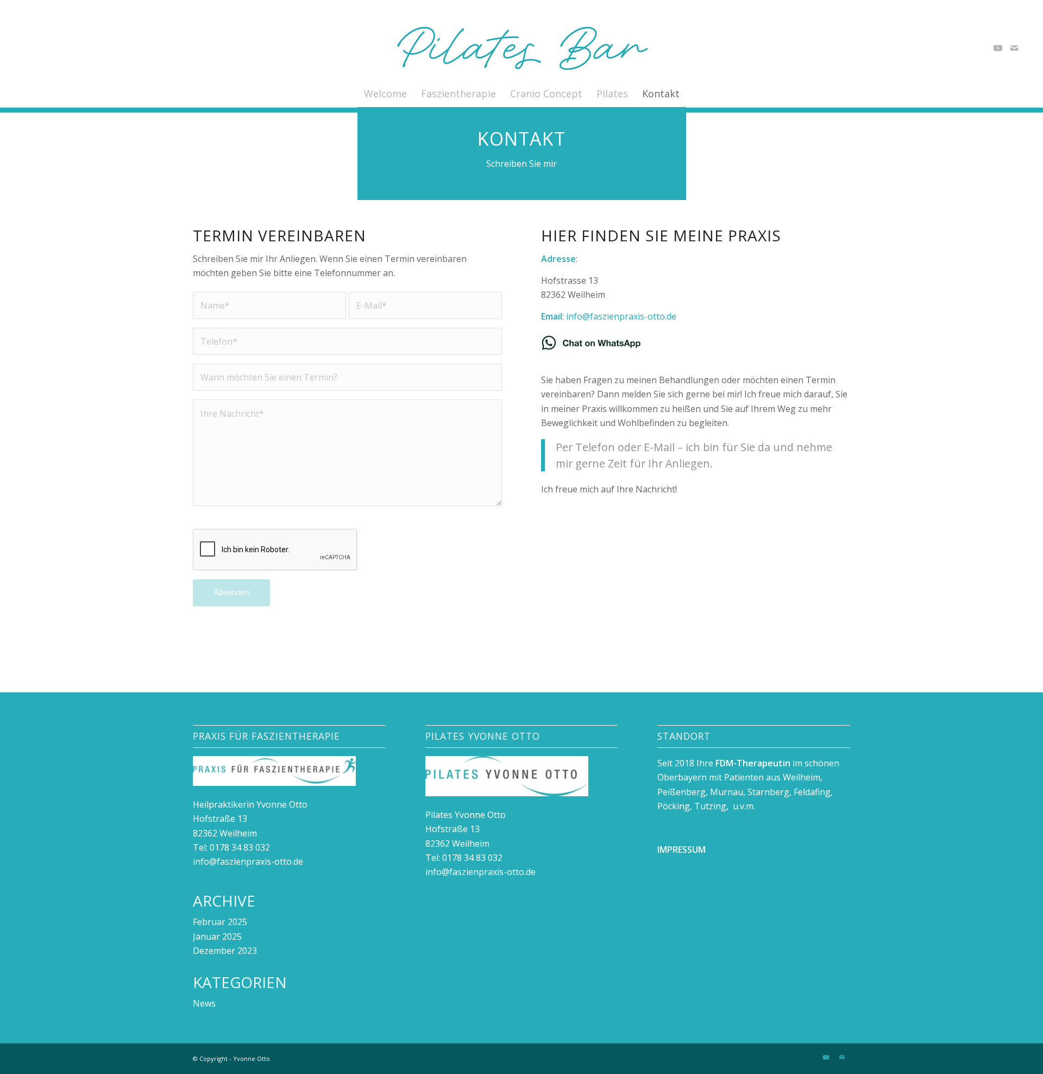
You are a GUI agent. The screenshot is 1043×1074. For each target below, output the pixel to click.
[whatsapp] (595, 343)
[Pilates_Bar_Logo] (522, 48)
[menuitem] (385, 93)
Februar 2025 (220, 922)
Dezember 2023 (225, 951)
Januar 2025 (217, 936)
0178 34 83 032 (240, 847)
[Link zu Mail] (1014, 48)
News (204, 1003)
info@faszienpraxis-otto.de (621, 316)
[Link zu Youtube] (998, 48)
